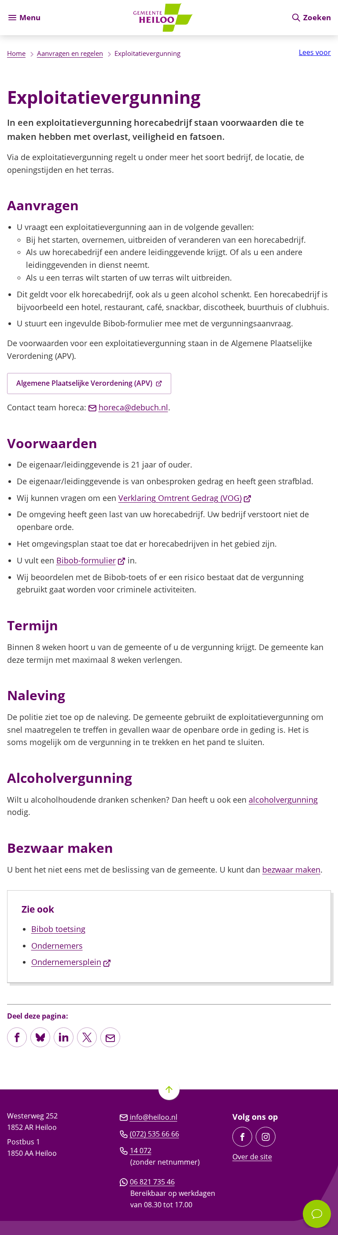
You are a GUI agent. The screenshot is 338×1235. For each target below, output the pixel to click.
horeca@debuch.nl (133, 407)
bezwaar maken (291, 869)
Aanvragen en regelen (70, 53)
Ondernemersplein (71, 962)
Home (16, 53)
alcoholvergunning (283, 799)
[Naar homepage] (166, 17)
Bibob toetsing (58, 929)
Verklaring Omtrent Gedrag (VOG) (185, 498)
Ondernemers (57, 945)
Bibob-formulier (91, 560)
